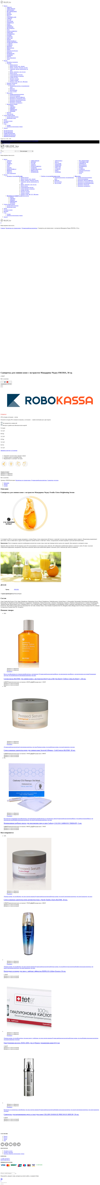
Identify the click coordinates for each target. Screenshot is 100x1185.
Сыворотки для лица (52, 480)
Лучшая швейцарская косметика (60, 1038)
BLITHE (9, 12)
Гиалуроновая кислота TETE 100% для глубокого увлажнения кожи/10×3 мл (32, 1043)
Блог (5, 1140)
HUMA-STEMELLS (11, 41)
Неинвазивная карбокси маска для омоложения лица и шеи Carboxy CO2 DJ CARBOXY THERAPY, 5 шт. (43, 823)
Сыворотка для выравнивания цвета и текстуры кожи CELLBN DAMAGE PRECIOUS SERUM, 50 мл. (41, 1114)
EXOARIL (9, 35)
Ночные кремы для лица (57, 747)
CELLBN (9, 20)
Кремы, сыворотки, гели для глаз (18, 71)
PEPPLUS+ (9, 52)
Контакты (6, 122)
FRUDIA (9, 39)
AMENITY (9, 7)
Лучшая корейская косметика (29, 228)
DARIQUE (9, 25)
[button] (6, 473)
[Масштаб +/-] (1, 1182)
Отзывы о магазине (8, 1152)
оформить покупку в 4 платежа (9, 450)
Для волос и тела (11, 84)
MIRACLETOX (10, 48)
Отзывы (9, 125)
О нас (5, 123)
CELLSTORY (10, 21)
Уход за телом (13, 91)
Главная (3, 228)
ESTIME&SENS (11, 34)
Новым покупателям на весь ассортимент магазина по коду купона (19, 141)
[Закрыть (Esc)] (6, 1182)
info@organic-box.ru (5, 1160)
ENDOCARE (10, 32)
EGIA (8, 29)
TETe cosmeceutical (11, 57)
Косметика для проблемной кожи (18, 100)
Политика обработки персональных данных (14, 1153)
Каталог (5, 60)
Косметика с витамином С (16, 102)
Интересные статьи (11, 118)
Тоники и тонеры (14, 80)
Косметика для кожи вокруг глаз (26, 1038)
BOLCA (9, 15)
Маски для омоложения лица (62, 674)
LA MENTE (9, 43)
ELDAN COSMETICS (12, 31)
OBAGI (8, 49)
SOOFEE (9, 56)
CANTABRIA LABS (11, 17)
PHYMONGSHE (10, 53)
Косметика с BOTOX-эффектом (17, 97)
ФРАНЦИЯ (12, 111)
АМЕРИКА (12, 107)
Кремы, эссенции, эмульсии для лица (19, 67)
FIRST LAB (9, 38)
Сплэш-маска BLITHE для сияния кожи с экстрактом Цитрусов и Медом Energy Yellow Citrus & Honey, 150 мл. (45, 679)
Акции (5, 119)
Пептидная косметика (15, 95)
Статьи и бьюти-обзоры (9, 115)
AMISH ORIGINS (11, 8)
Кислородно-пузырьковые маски (12, 818)
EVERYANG (10, 36)
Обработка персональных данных (15, 126)
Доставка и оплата (8, 121)
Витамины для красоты (12, 62)
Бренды (5, 5)
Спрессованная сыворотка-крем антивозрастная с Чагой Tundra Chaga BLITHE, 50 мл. (36, 900)
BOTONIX (9, 14)
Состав (6, 485)
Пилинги (15, 675)
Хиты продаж (10, 114)
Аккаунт (6, 128)
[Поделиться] (4, 1182)
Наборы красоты (14, 64)
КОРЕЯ (12, 105)
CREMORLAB (10, 22)
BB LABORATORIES (12, 11)
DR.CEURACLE (10, 28)
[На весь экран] (2, 1182)
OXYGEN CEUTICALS (12, 50)
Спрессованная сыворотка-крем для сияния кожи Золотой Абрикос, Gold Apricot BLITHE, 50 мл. (39, 750)
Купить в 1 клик (5, 472)
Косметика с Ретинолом (15, 101)
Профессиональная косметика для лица (23, 820)
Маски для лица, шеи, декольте (17, 66)
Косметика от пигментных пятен (17, 98)
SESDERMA (10, 55)
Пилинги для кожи (14, 78)
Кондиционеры (13, 90)
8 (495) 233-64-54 (6, 142)
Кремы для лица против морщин (26, 896)
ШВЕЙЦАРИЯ (13, 109)
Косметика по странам (12, 104)
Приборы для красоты (12, 83)
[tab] (51, 483)
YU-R (8, 59)
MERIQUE (9, 46)
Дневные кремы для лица (44, 747)
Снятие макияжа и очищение (17, 76)
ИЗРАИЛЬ (12, 108)
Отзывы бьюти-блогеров (12, 116)
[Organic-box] (6, 3)
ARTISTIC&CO (10, 10)
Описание (6, 483)
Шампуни (12, 88)
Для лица (9, 63)
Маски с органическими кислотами (79, 674)
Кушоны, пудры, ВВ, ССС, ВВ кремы (19, 81)
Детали (6, 484)
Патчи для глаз (13, 73)
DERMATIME (10, 27)
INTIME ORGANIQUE (12, 42)
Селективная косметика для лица (27, 675)
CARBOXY (9, 18)
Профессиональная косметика (17, 94)
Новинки (9, 112)
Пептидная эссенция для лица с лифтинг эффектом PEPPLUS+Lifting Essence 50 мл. (35, 971)
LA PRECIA (9, 45)
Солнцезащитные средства (16, 74)
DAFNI (8, 24)
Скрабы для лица (14, 77)
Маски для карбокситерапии (79, 818)
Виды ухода (9, 93)
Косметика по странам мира (13, 228)
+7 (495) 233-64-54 (5, 1158)
